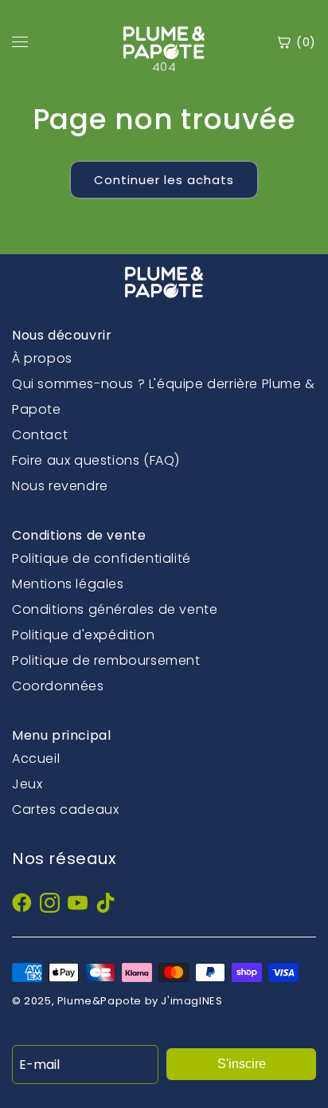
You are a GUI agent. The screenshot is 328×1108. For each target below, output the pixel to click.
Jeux (27, 784)
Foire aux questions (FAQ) (96, 460)
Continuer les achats (164, 179)
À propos (42, 358)
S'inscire (241, 1064)
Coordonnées (58, 686)
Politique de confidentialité (101, 558)
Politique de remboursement (106, 660)
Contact (40, 435)
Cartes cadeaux (65, 809)
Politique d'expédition (83, 635)
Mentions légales (68, 584)
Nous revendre (60, 486)
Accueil (36, 758)
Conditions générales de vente (114, 609)
